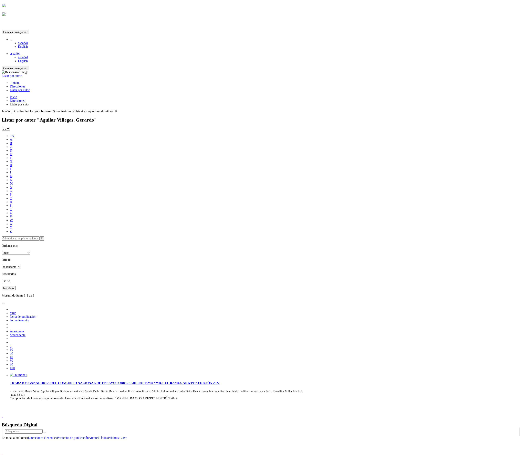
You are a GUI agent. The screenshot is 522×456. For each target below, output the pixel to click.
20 (11, 353)
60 (11, 360)
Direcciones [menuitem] (17, 86)
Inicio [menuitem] (14, 82)
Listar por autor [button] (12, 75)
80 (11, 364)
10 (11, 349)
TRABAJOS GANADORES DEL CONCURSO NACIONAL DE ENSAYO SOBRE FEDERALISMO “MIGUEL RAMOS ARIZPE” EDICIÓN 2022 (115, 383)
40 (11, 357)
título (13, 313)
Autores (94, 437)
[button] (11, 40)
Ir (42, 238)
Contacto (252, 412)
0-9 (12, 135)
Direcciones (17, 100)
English (23, 46)
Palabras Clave (117, 437)
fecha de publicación (23, 316)
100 (12, 368)
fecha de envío (19, 320)
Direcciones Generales (42, 437)
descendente (17, 335)
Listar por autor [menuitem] (20, 90)
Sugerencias (268, 412)
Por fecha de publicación (73, 437)
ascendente (17, 331)
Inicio (13, 97)
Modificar (8, 288)
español (23, 43)
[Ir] (44, 432)
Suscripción (9, 24)
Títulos (103, 437)
